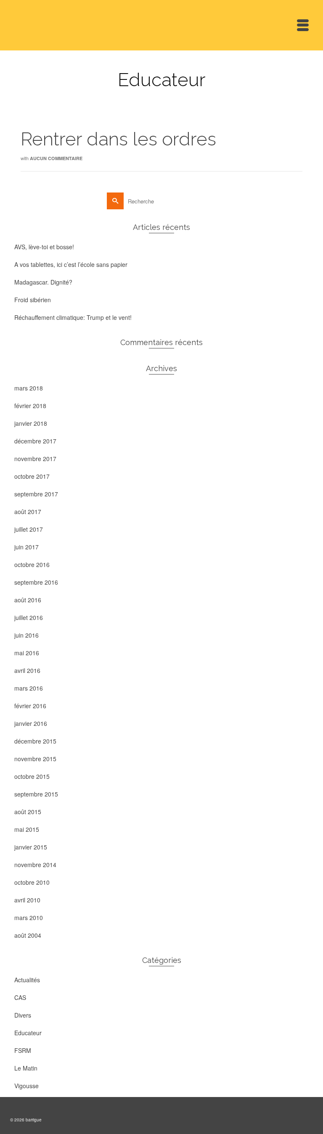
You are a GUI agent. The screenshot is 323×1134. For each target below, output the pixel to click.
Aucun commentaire (56, 158)
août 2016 (27, 600)
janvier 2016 (30, 723)
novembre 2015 (35, 758)
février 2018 (30, 405)
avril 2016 (27, 670)
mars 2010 (28, 917)
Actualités (27, 980)
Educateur (28, 1033)
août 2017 (27, 511)
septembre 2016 (36, 582)
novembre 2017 (35, 458)
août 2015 (27, 811)
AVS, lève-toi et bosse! (44, 247)
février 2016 (30, 705)
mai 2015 (26, 829)
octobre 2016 (32, 564)
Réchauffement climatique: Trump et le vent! (73, 317)
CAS (20, 997)
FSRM (22, 1050)
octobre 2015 (32, 776)
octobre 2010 (32, 882)
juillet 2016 (28, 617)
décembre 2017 (35, 441)
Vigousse (26, 1085)
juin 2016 (26, 635)
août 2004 (27, 935)
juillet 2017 (28, 529)
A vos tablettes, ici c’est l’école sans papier (70, 264)
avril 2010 (27, 900)
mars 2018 (28, 388)
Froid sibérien (32, 299)
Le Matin (25, 1068)
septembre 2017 (36, 494)
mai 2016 (26, 653)
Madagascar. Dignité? (43, 282)
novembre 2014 (35, 864)
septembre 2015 (36, 794)
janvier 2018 (30, 423)
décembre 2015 (35, 741)
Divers (22, 1015)
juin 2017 (26, 547)
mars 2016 (28, 688)
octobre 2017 (32, 476)
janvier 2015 (30, 847)
